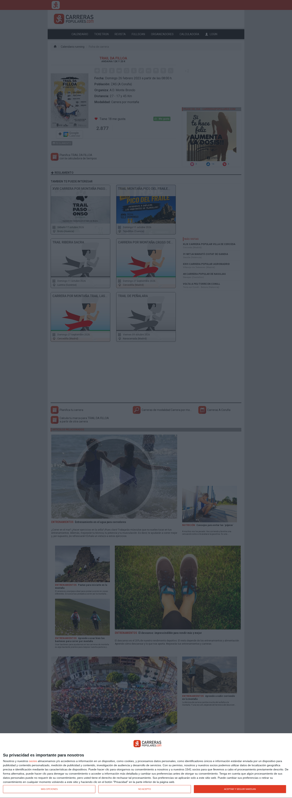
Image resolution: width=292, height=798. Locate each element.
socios (33, 761)
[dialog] (146, 765)
